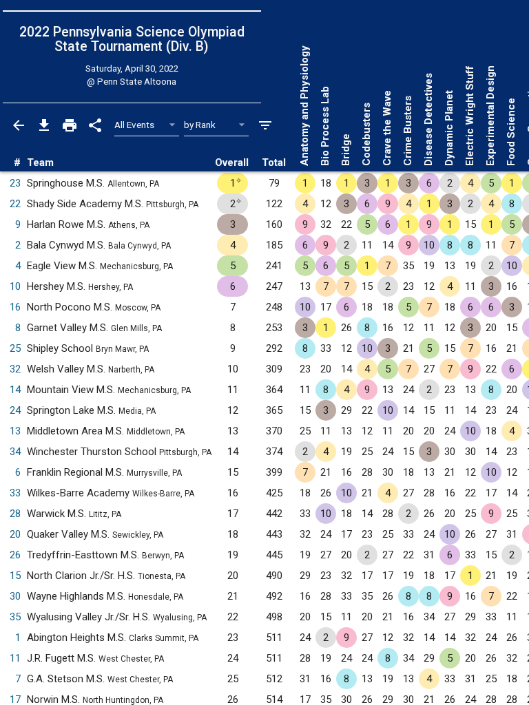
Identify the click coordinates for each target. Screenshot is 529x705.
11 (15, 658)
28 (15, 513)
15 (15, 575)
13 (15, 431)
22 (15, 204)
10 (15, 286)
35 (15, 617)
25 (15, 348)
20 (15, 534)
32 (15, 369)
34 (15, 451)
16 (15, 307)
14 (15, 389)
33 (15, 493)
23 (15, 183)
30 (15, 596)
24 (15, 410)
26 (15, 555)
